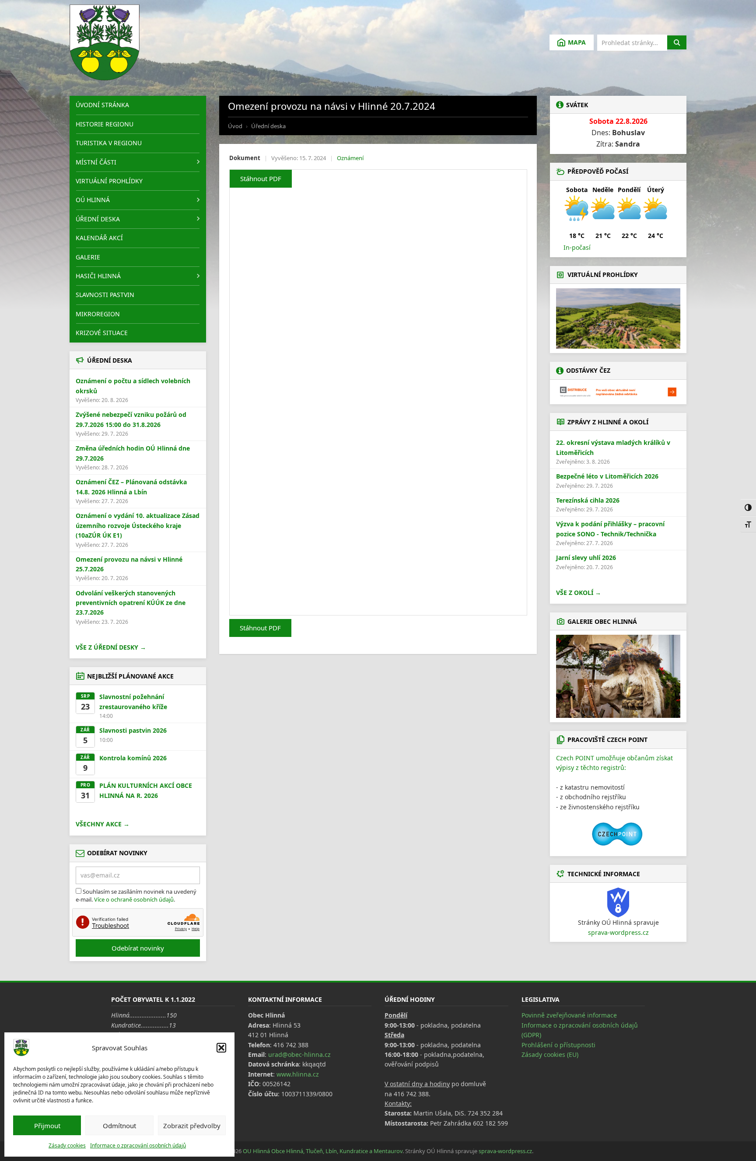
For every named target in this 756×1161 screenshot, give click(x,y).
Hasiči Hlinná (98, 276)
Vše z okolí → (578, 592)
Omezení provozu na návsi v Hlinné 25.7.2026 (129, 564)
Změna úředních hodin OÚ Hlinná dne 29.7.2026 (133, 453)
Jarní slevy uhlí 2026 (586, 557)
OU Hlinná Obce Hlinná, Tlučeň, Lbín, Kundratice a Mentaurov (322, 1151)
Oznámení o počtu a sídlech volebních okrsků (133, 386)
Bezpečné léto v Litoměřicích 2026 (607, 476)
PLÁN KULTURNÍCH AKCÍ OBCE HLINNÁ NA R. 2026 (145, 790)
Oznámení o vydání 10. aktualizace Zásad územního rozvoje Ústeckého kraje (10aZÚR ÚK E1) (138, 525)
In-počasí (577, 247)
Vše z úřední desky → (111, 647)
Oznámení (350, 158)
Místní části (96, 162)
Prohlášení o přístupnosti (558, 1045)
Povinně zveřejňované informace (569, 1015)
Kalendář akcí (99, 238)
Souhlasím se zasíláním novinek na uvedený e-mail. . (136, 895)
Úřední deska (98, 219)
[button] (221, 1047)
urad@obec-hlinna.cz (299, 1054)
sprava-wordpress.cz (618, 932)
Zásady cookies (67, 1145)
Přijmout (47, 1125)
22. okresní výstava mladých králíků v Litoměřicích (613, 447)
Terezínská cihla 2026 (588, 500)
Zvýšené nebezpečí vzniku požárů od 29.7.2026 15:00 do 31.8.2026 (131, 419)
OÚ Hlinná (93, 200)
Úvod (235, 126)
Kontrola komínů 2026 (133, 758)
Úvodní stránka (102, 105)
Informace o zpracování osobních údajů (138, 1145)
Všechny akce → (103, 824)
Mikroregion (98, 314)
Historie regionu (104, 124)
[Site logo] (105, 42)
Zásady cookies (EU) (550, 1054)
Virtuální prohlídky (109, 181)
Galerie (88, 257)
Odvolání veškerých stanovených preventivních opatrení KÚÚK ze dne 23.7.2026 (131, 603)
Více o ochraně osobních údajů (134, 899)
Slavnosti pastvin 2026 (133, 730)
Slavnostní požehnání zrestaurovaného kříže (133, 701)
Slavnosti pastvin (105, 294)
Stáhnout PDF (260, 178)
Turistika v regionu (109, 143)
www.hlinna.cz (297, 1074)
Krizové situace (102, 333)
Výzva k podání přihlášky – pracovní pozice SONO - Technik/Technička (610, 529)
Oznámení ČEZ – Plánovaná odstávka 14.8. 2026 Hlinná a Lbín (131, 487)
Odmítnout (119, 1125)
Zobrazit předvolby (191, 1125)
